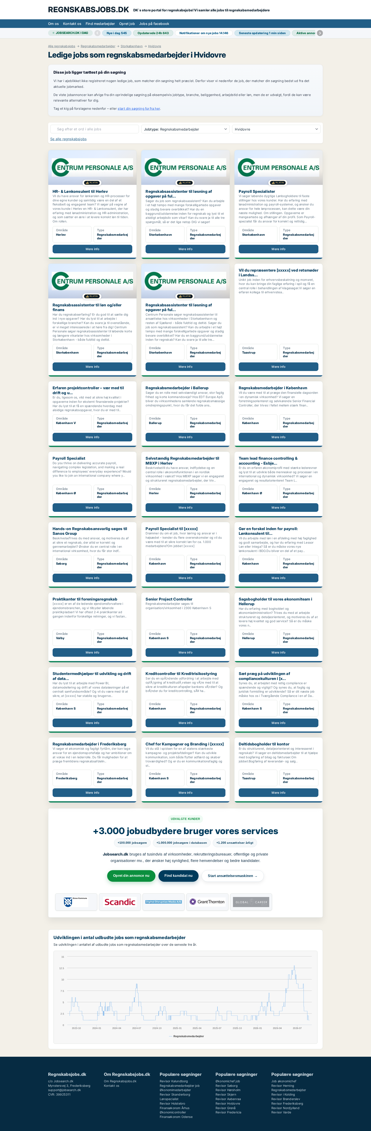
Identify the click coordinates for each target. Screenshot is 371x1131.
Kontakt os (72, 23)
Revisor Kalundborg (174, 1081)
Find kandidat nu (178, 875)
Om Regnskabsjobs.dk (120, 1081)
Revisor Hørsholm (228, 1090)
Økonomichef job (228, 1081)
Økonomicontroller (173, 1112)
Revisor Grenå (226, 1108)
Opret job (127, 23)
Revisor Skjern (226, 1094)
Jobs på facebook (154, 23)
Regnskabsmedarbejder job (180, 1085)
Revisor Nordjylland (285, 1108)
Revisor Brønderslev (285, 1099)
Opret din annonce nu (131, 875)
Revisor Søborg (227, 1085)
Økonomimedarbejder (175, 1090)
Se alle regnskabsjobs (68, 139)
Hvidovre (154, 46)
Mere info (92, 249)
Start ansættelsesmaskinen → (232, 876)
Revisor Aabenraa (228, 1099)
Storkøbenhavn (132, 46)
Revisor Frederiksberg (287, 1103)
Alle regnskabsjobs (61, 46)
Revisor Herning (282, 1085)
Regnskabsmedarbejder (98, 46)
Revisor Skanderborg (175, 1094)
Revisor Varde (281, 1112)
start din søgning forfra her (139, 108)
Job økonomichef (283, 1081)
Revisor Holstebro (172, 1103)
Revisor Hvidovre (228, 1103)
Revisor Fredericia (229, 1112)
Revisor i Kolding (283, 1094)
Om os (53, 23)
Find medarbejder (100, 23)
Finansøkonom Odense (176, 1117)
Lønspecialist (169, 1099)
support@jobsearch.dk (64, 1090)
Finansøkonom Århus (175, 1108)
